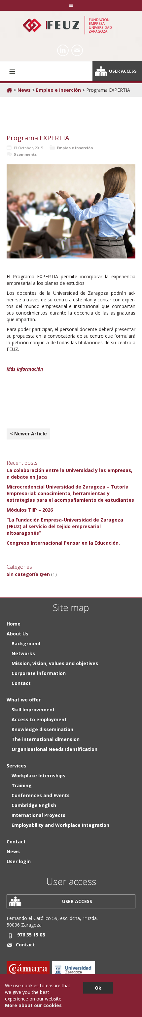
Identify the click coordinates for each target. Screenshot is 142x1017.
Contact (21, 683)
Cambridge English (34, 805)
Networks (23, 653)
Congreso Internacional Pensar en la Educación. (63, 543)
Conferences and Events (41, 795)
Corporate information (39, 673)
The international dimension (46, 739)
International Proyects (38, 815)
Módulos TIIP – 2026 (30, 510)
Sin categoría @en (28, 574)
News (24, 90)
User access (123, 71)
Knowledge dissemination (42, 729)
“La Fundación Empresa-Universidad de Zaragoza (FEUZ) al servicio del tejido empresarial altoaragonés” (65, 526)
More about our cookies (33, 1005)
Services (16, 766)
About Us (17, 633)
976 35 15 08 (31, 935)
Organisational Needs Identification (54, 749)
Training (22, 785)
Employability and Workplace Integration (60, 825)
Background (26, 643)
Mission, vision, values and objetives (55, 663)
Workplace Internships (38, 775)
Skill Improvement (33, 709)
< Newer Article (28, 433)
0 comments (25, 154)
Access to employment (39, 719)
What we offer (24, 699)
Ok (98, 988)
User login (19, 861)
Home (13, 624)
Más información (25, 369)
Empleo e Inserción (58, 90)
